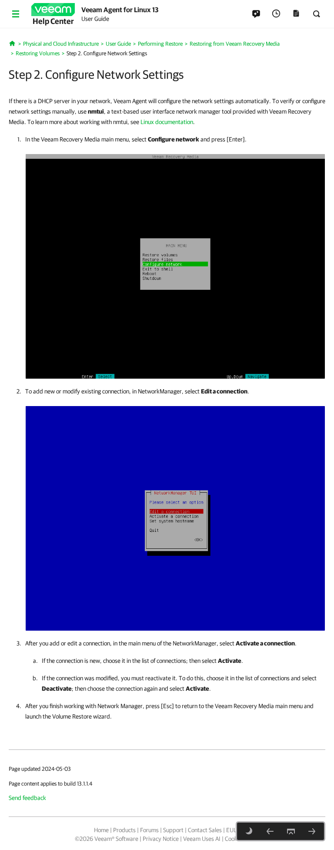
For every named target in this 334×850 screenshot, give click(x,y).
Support (173, 829)
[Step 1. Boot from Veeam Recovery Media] (270, 831)
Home (101, 829)
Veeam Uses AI (201, 838)
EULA (233, 829)
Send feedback (27, 797)
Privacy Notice (161, 838)
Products (124, 829)
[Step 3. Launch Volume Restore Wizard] (312, 831)
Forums (149, 829)
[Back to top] (291, 831)
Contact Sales (205, 829)
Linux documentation (166, 121)
